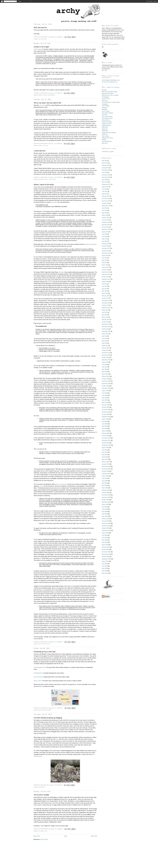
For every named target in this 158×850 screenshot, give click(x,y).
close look (54, 202)
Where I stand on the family (44, 184)
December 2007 (106, 438)
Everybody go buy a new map (44, 652)
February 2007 (105, 461)
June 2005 (104, 509)
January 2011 (105, 350)
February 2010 (105, 376)
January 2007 (105, 464)
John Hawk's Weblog (107, 113)
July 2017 (104, 189)
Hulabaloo (104, 109)
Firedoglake (105, 104)
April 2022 (104, 160)
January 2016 (105, 220)
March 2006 (105, 488)
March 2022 (105, 163)
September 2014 (106, 253)
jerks (40, 95)
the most (58, 484)
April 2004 (104, 542)
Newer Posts (36, 836)
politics (45, 145)
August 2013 (105, 281)
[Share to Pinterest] (75, 37)
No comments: (59, 36)
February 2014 (105, 267)
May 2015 (104, 239)
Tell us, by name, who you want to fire (47, 103)
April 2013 (104, 291)
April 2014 (104, 262)
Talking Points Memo (107, 138)
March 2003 (105, 573)
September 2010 (106, 359)
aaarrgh (41, 179)
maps (40, 709)
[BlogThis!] (69, 37)
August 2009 (105, 390)
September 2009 (106, 388)
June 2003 (104, 566)
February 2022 (105, 165)
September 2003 (106, 559)
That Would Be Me (107, 141)
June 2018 (104, 179)
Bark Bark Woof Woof (107, 93)
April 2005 (104, 514)
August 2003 (105, 561)
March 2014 (105, 265)
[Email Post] (65, 36)
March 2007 (105, 459)
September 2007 (106, 445)
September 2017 (106, 184)
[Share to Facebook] (73, 37)
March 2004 (105, 544)
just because (43, 38)
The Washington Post (39, 667)
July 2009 (104, 393)
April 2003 (104, 570)
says (76, 283)
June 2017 (104, 191)
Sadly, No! (104, 129)
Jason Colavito (106, 111)
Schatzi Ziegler (38, 49)
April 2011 (104, 343)
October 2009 (105, 386)
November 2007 (106, 440)
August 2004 (105, 533)
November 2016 (106, 201)
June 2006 (104, 480)
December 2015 (106, 222)
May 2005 (104, 511)
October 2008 (105, 414)
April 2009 (104, 400)
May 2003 (104, 568)
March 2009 (105, 402)
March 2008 (105, 431)
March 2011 (105, 345)
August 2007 (105, 447)
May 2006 (104, 483)
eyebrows (93, 244)
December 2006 (106, 466)
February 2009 (105, 405)
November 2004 (106, 525)
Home (65, 836)
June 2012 (104, 312)
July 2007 (104, 450)
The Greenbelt (105, 106)
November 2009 (106, 383)
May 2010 (104, 369)
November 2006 (106, 469)
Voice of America (38, 677)
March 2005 (105, 516)
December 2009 (106, 381)
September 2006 (106, 473)
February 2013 (105, 295)
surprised (41, 486)
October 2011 (105, 329)
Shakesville (105, 130)
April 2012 (104, 314)
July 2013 (104, 284)
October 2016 (105, 203)
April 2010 (104, 371)
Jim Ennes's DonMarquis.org (109, 82)
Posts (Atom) (44, 839)
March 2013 (105, 293)
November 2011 (106, 326)
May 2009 (104, 397)
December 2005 (106, 495)
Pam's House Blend (107, 116)
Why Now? (105, 143)
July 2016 (104, 208)
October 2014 (105, 250)
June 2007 (104, 452)
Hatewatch (104, 107)
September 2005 (106, 502)
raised (86, 244)
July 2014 (104, 258)
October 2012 (105, 305)
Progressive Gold (106, 123)
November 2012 (106, 303)
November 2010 (106, 355)
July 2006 (104, 478)
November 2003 (106, 554)
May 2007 (104, 454)
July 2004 (104, 535)
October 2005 (105, 499)
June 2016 (104, 210)
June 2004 (104, 537)
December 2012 (106, 300)
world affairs (46, 709)
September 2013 (106, 279)
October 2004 (105, 528)
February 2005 (105, 518)
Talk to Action (105, 136)
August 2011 (105, 333)
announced (62, 272)
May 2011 (104, 341)
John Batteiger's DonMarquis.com (111, 80)
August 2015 (105, 231)
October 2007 (105, 442)
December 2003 (106, 552)
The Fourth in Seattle (41, 795)
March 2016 (105, 215)
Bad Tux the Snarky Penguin (109, 91)
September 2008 (106, 416)
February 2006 (105, 490)
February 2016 (105, 217)
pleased (49, 281)
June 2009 (104, 395)
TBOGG (104, 139)
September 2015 (106, 229)
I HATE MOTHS (39, 151)
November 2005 (106, 497)
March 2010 (105, 374)
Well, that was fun (40, 27)
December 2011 (106, 324)
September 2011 (106, 331)
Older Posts (94, 836)
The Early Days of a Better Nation (111, 102)
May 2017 (104, 194)
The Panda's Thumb (107, 118)
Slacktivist (104, 134)
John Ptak (104, 114)
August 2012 (105, 310)
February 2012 (105, 319)
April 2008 (104, 428)
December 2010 (106, 352)
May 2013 (104, 288)
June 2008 (104, 423)
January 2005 (105, 521)
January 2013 (105, 298)
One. (103, 70)
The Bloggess (105, 97)
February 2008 (105, 433)
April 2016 (104, 212)
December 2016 (106, 198)
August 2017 (105, 186)
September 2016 (106, 205)
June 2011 (104, 338)
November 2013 (106, 274)
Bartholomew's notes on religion (110, 95)
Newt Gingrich (56, 438)
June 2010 (104, 367)
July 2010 (104, 364)
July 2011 (104, 336)
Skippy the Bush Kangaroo (109, 132)
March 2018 (105, 182)
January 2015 (105, 246)
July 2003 (104, 563)
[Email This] (68, 37)
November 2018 (106, 177)
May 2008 (104, 426)
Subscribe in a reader (107, 151)
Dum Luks (104, 100)
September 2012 (106, 307)
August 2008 (105, 419)
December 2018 (106, 175)
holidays (41, 830)
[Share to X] (71, 37)
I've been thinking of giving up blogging (48, 718)
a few (89, 244)
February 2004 (105, 547)
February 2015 (105, 243)
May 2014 (104, 260)
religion (47, 643)
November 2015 (106, 224)
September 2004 (106, 530)
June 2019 (104, 172)
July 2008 (104, 421)
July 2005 (104, 506)
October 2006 (105, 471)
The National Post (38, 673)
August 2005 (105, 504)
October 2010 (105, 357)
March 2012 (105, 317)
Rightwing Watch (106, 125)
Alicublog (104, 90)
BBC (41, 686)
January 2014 (105, 269)
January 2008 (105, 435)
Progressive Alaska (107, 122)
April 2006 (104, 485)
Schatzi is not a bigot (41, 47)
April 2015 (104, 241)
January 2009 (105, 407)
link (57, 739)
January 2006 (105, 492)
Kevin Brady (43, 105)
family (46, 179)
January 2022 (105, 167)
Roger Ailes (105, 127)
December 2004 (106, 523)
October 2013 (105, 276)
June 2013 (104, 286)
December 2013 (106, 272)
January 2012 (105, 322)
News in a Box (37, 680)
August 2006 (105, 476)
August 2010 (105, 362)
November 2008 (106, 412)
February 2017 (105, 196)
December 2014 (106, 248)
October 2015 (105, 227)
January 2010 (105, 378)
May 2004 (104, 540)
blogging (41, 787)
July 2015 (104, 234)
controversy (64, 484)
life (46, 830)
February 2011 (105, 348)
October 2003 (105, 556)
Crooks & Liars (106, 98)
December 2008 (106, 409)
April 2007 (104, 457)
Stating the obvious (49, 95)
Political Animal (106, 120)
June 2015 (104, 236)
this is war (52, 179)
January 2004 (105, 549)
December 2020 (106, 170)
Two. (106, 70)
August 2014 (105, 255)
